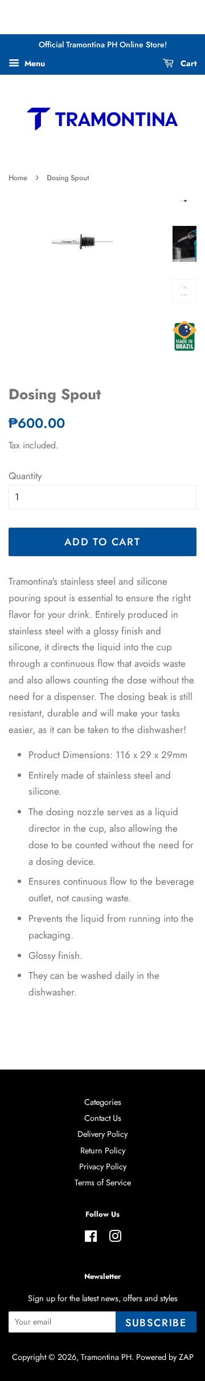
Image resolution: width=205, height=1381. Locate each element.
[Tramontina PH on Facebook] (90, 1238)
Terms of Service (103, 1182)
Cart (187, 63)
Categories (102, 1102)
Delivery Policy (102, 1134)
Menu (33, 63)
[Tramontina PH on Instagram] (115, 1238)
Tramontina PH (106, 1357)
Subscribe (156, 1322)
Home (18, 177)
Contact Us (102, 1118)
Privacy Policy (102, 1166)
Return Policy (102, 1150)
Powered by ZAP (165, 1357)
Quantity (25, 476)
